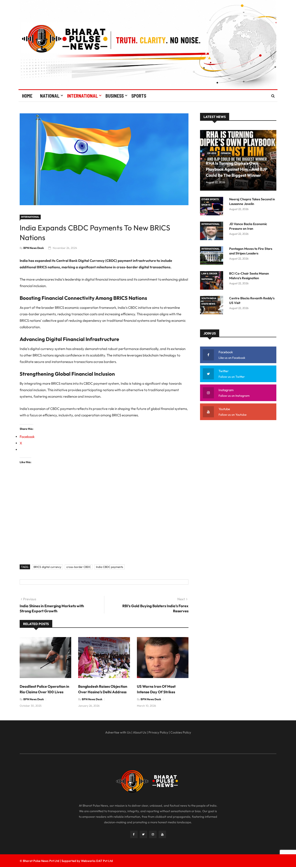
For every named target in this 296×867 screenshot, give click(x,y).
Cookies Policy (180, 732)
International (82, 96)
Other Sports (210, 199)
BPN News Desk (33, 248)
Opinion (226, 153)
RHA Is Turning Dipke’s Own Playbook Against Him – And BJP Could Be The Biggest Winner (236, 169)
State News (208, 303)
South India (208, 298)
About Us (139, 732)
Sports (138, 96)
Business (114, 96)
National (49, 96)
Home (27, 96)
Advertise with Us (118, 732)
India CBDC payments (109, 567)
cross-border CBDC (78, 567)
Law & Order (209, 273)
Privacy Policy (158, 732)
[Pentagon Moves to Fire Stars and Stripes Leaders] (212, 256)
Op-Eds (211, 153)
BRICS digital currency (47, 567)
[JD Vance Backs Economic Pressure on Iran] (212, 232)
